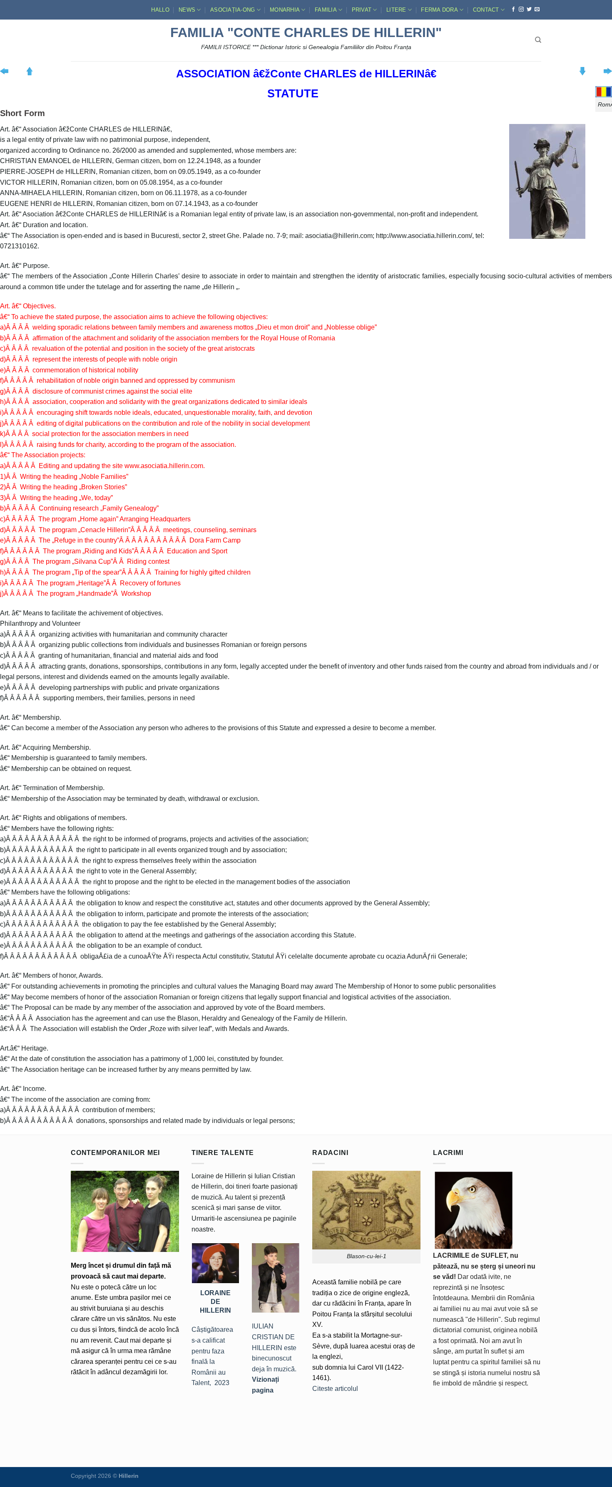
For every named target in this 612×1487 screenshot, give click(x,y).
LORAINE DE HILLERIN (215, 1301)
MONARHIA (285, 10)
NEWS (187, 10)
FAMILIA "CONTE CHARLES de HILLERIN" (306, 32)
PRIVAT (362, 10)
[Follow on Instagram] (521, 9)
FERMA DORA (439, 10)
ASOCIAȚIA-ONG (232, 10)
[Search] (538, 40)
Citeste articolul (335, 1388)
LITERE (396, 10)
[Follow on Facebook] (513, 9)
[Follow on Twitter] (529, 9)
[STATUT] (603, 91)
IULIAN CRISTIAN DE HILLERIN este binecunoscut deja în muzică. (274, 1358)
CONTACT (486, 10)
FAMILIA (326, 10)
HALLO (160, 10)
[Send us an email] (537, 9)
